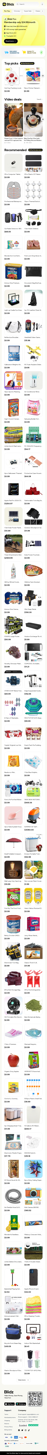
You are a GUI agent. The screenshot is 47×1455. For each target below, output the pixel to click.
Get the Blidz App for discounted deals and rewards (23, 1453)
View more (21, 1380)
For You (7, 11)
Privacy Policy (8, 1426)
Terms (6, 1414)
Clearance (39, 11)
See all (39, 99)
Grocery (17, 11)
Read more (10, 41)
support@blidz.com (33, 1414)
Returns (6, 1423)
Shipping (7, 1420)
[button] (13, 80)
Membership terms (10, 1417)
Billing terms (8, 1430)
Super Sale (27, 11)
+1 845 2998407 (32, 1417)
